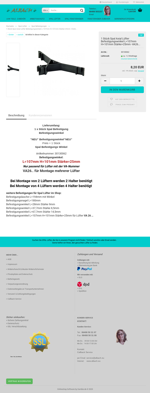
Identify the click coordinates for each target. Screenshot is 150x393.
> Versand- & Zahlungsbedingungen (21, 294)
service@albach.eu (95, 358)
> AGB (8, 259)
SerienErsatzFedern (124, 19)
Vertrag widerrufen (19, 381)
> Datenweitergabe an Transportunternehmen (25, 289)
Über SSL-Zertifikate (16, 356)
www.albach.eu (93, 361)
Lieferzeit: (105, 56)
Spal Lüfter (54, 19)
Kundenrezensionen (40, 115)
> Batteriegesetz (13, 279)
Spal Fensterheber (74, 19)
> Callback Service (13, 299)
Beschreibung (16, 115)
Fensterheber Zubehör (99, 19)
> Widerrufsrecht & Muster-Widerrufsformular (25, 269)
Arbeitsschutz (37, 19)
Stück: (103, 75)
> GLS (79, 277)
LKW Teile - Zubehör (15, 19)
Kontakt (80, 349)
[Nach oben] (142, 388)
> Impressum (11, 264)
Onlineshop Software (66, 389)
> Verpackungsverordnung (17, 284)
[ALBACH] (21, 10)
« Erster (11, 34)
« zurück (20, 34)
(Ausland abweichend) (129, 59)
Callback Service (85, 352)
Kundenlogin (123, 2)
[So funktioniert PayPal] (84, 269)
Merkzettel (139, 2)
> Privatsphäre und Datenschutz (19, 274)
